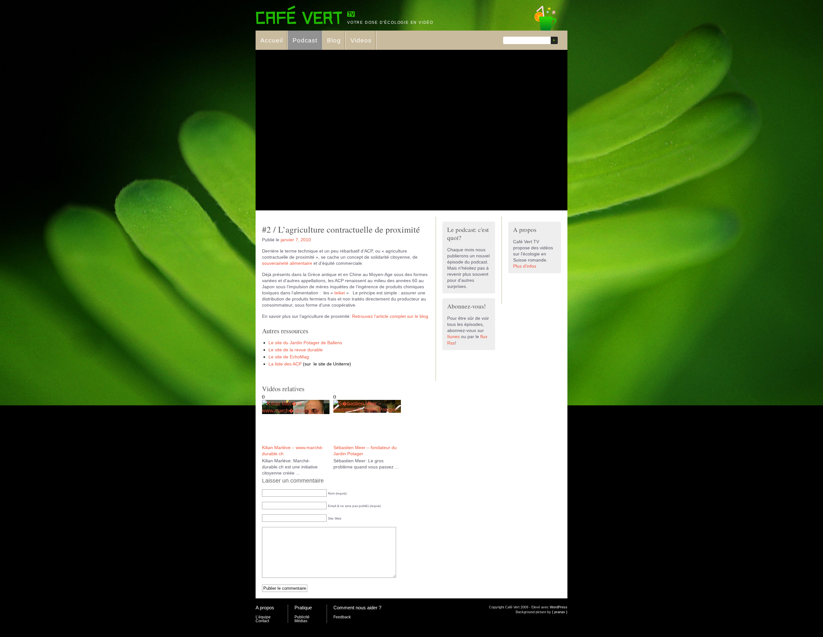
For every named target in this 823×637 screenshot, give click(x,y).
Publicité (302, 617)
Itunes (453, 336)
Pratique (303, 607)
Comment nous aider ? (357, 607)
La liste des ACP (285, 364)
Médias (300, 621)
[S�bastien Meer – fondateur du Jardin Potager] (367, 409)
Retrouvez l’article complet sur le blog (390, 316)
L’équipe (263, 617)
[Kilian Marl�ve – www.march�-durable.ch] (296, 410)
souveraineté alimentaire (287, 263)
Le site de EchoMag (288, 357)
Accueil (271, 40)
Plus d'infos (524, 266)
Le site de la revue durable (295, 349)
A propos (265, 607)
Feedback (342, 617)
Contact (262, 621)
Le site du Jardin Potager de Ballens (305, 342)
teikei (340, 293)
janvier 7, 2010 (296, 239)
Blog (334, 40)
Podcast (305, 40)
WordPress (558, 607)
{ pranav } (559, 612)
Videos (361, 40)
